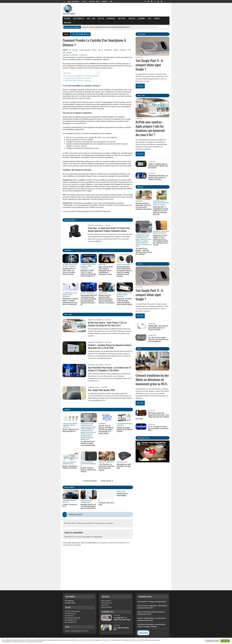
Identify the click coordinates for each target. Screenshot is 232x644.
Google (89, 266)
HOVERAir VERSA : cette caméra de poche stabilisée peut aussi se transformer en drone (158, 328)
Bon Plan (65, 462)
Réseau (139, 349)
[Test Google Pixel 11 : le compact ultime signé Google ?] (152, 55)
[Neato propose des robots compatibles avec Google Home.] (125, 460)
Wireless (69, 52)
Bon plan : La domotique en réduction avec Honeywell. (70, 467)
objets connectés (78, 18)
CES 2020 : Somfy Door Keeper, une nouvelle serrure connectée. (88, 470)
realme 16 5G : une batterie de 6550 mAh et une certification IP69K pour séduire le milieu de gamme (124, 301)
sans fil (100, 50)
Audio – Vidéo (91, 18)
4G (70, 50)
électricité (73, 423)
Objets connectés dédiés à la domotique (88, 428)
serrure (90, 437)
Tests (149, 18)
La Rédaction (74, 55)
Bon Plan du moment (69, 220)
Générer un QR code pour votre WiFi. (76, 631)
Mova (143, 235)
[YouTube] (158, 1)
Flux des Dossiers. (70, 613)
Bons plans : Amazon (94, 1)
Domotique (131, 18)
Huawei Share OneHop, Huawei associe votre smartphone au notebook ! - (90, 523)
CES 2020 (83, 462)
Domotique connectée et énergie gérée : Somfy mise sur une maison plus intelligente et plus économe (143, 206)
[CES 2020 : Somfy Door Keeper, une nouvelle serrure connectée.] (89, 460)
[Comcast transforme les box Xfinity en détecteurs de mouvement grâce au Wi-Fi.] (152, 369)
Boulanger (104, 1)
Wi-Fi (129, 50)
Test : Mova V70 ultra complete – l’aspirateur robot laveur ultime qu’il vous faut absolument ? (144, 251)
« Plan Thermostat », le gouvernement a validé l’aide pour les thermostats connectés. (106, 467)
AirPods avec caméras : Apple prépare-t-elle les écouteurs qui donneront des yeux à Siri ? (107, 324)
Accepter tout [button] (225, 641)
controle (75, 50)
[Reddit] (155, 1)
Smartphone (67, 250)
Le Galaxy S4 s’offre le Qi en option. (106, 504)
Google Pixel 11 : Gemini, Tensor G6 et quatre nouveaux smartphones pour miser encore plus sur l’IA (88, 273)
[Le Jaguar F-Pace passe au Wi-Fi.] (71, 498)
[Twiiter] (148, 1)
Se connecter (69, 600)
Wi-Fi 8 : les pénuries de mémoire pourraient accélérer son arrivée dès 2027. (158, 428)
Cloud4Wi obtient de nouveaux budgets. (122, 494)
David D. (97, 387)
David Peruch (99, 225)
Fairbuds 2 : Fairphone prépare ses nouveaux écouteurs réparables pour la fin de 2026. (109, 346)
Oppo (70, 294)
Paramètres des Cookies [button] (212, 641)
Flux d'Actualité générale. (72, 611)
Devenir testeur (70, 603)
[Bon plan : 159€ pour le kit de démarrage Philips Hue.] (71, 421)
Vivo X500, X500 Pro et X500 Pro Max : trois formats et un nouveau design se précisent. (69, 271)
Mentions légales (106, 607)
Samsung (119, 264)
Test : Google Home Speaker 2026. (101, 390)
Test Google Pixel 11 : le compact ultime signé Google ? (149, 64)
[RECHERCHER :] (159, 27)
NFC (64, 502)
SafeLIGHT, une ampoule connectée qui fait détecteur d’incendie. (125, 429)
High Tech (101, 18)
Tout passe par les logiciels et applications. (78, 78)
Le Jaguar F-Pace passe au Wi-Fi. (70, 505)
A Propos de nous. (107, 603)
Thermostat (66, 463)
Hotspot (73, 500)
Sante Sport (122, 18)
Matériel (138, 235)
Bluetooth (89, 423)
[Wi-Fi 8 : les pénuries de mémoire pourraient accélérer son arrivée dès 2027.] (141, 428)
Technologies (147, 244)
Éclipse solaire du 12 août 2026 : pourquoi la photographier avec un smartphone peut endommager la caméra (106, 270)
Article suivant (106, 481)
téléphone (123, 50)
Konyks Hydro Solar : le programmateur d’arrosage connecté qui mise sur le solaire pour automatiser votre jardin (160, 210)
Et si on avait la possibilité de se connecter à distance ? (82, 76)
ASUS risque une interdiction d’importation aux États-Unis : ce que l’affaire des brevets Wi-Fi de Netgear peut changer (152, 416)
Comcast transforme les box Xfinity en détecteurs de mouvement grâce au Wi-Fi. (152, 379)
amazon (83, 423)
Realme (125, 294)
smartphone (108, 50)
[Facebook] (145, 1)
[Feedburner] (164, 1)
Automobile (141, 18)
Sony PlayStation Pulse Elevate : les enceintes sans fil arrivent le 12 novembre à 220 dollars (109, 369)
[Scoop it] (168, 1)
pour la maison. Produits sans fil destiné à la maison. (89, 432)
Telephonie (67, 18)
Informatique (111, 18)
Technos (84, 1)
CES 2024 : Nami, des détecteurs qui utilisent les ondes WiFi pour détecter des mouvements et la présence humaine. (106, 429)
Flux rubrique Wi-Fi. (71, 622)
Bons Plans (67, 22)
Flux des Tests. (69, 616)
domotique (67, 409)
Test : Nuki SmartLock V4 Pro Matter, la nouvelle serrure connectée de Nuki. (88, 443)
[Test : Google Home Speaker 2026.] (74, 398)
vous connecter (77, 537)
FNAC (111, 1)
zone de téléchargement (73, 1)
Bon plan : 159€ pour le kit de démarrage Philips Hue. (71, 430)
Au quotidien (121, 423)
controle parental (85, 50)
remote (94, 50)
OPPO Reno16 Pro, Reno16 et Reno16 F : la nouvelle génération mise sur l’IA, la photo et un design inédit (70, 301)
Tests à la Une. (141, 34)
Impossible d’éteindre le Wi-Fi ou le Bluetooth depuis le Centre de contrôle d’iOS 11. (88, 506)
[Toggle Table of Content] (97, 73)
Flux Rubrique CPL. (71, 620)
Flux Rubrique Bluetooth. (73, 618)
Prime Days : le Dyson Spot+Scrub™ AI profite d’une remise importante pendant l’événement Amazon (109, 229)
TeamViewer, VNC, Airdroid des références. (78, 80)
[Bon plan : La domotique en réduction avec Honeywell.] (71, 460)
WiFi (64, 52)
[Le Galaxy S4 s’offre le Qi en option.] (107, 498)
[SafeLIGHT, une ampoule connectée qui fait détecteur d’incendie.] (125, 421)
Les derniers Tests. (107, 612)
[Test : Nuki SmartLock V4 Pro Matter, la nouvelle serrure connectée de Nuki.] (89, 421)
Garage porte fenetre (87, 463)
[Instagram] (151, 1)
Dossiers (157, 18)
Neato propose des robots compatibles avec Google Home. (124, 466)
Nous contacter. (106, 600)
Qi (99, 293)
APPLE (82, 500)
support (115, 50)
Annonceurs (105, 605)
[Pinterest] (161, 1)
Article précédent (90, 481)
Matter (90, 425)
